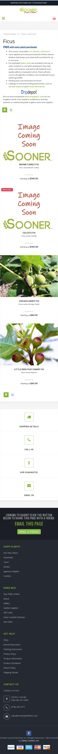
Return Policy (9, 667)
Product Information (13, 658)
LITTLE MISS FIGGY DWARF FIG (29, 369)
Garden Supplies (11, 608)
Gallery (7, 603)
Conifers (7, 576)
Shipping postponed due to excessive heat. (29, 3)
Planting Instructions (13, 649)
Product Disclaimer (12, 663)
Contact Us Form (11, 690)
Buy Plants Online (12, 594)
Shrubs (7, 566)
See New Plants (11, 553)
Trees (6, 562)
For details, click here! (39, 51)
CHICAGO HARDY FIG (29, 301)
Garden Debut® (16, 86)
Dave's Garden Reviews (14, 617)
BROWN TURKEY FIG (29, 164)
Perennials (8, 557)
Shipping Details (11, 672)
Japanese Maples (11, 571)
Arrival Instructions (12, 644)
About (6, 598)
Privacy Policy (10, 654)
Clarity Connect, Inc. (30, 740)
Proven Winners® (36, 86)
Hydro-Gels (25, 63)
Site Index (8, 622)
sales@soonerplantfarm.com (24, 715)
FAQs (6, 640)
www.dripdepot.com (34, 96)
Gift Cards (8, 612)
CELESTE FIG (29, 233)
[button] (3, 18)
